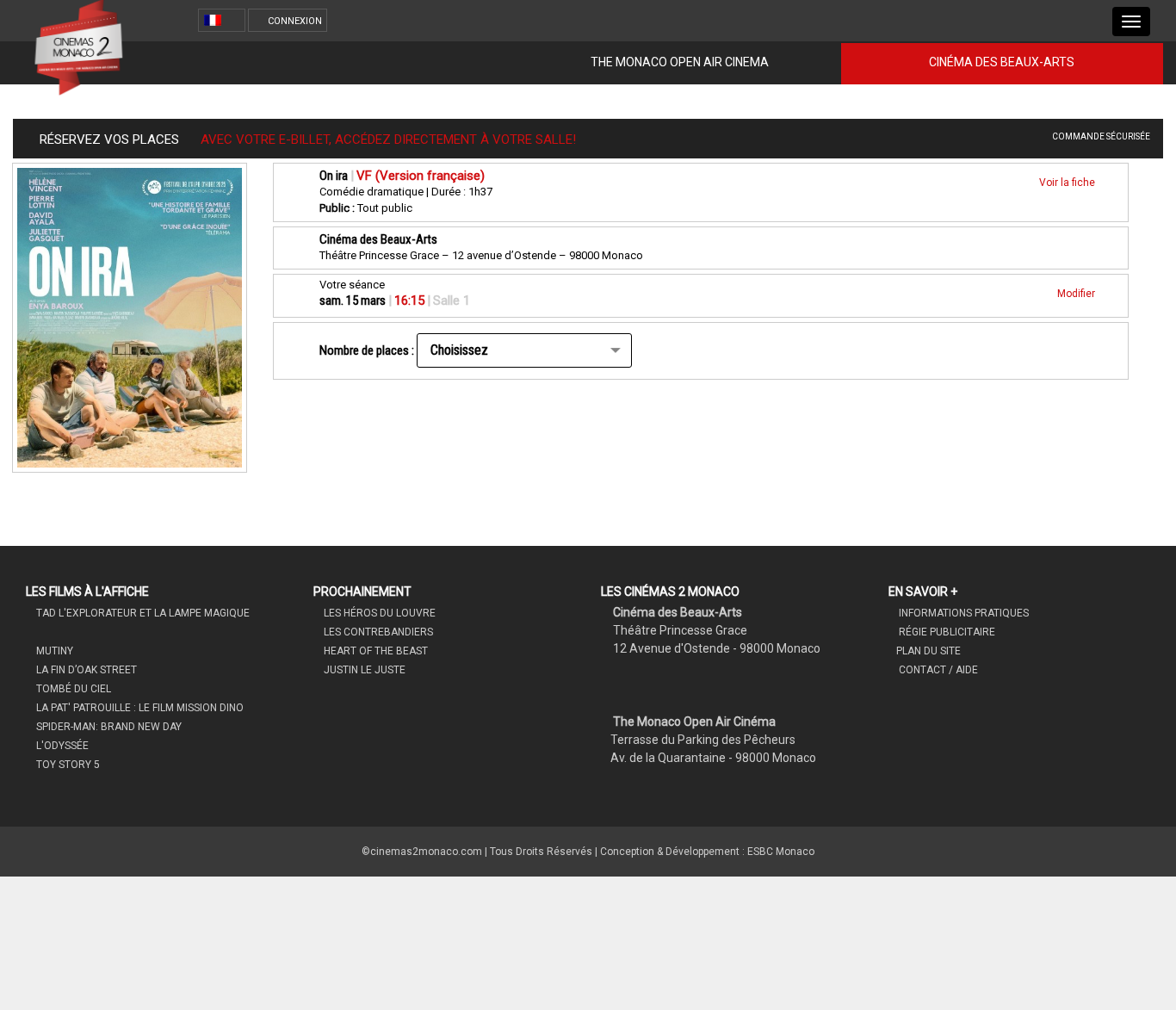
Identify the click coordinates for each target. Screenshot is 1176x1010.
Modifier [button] (1077, 294)
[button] (224, 20)
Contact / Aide (937, 670)
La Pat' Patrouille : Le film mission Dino (139, 708)
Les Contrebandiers (377, 632)
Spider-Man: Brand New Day (108, 727)
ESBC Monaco (780, 852)
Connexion (295, 21)
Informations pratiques (962, 613)
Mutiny (53, 651)
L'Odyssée (61, 746)
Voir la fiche (1068, 183)
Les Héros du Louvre (378, 613)
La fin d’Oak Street (85, 670)
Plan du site (928, 651)
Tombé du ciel (72, 689)
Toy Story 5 (67, 765)
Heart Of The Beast (374, 651)
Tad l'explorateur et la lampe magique (142, 613)
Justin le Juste (363, 670)
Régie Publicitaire (945, 632)
